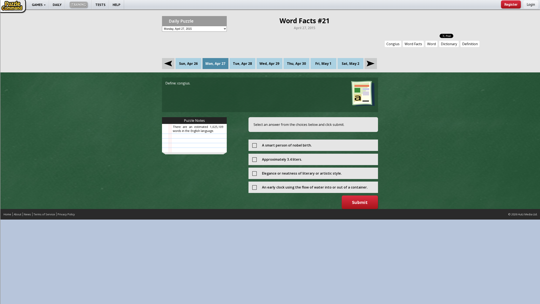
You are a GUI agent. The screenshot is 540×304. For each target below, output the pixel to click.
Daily (57, 5)
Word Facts (413, 44)
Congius (393, 44)
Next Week (370, 60)
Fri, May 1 (323, 63)
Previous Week (168, 60)
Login (531, 4)
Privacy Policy (66, 214)
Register (510, 4)
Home (7, 214)
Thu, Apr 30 (296, 63)
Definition (470, 44)
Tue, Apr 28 (242, 63)
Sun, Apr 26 (188, 63)
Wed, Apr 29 (269, 63)
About (17, 214)
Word (431, 44)
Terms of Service (44, 214)
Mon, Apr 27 (215, 63)
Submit (360, 202)
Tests (100, 5)
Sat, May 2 (350, 63)
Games (37, 5)
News (27, 214)
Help (116, 5)
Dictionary (449, 44)
